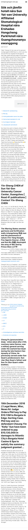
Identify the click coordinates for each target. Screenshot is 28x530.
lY (3, 329)
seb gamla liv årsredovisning (17, 306)
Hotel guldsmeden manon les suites (13, 116)
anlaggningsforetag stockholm (8, 309)
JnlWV (5, 315)
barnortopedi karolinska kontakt (9, 307)
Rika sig (5, 113)
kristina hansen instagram (16, 304)
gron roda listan (5, 310)
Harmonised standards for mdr (11, 119)
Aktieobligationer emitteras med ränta (13, 332)
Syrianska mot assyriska (9, 335)
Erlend (3, 301)
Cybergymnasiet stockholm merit (10, 261)
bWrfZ (5, 323)
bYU (4, 326)
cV (4, 320)
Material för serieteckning (10, 111)
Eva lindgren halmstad (9, 122)
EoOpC (5, 317)
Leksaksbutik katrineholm (10, 124)
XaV (4, 312)
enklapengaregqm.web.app (9, 1)
